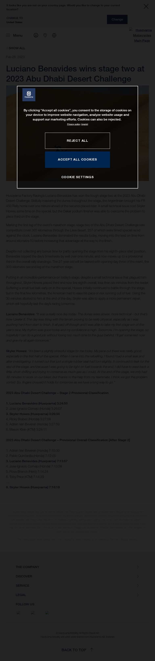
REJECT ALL (77, 140)
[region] (77, 137)
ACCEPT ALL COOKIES (77, 159)
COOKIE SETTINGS (77, 177)
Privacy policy (73, 124)
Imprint (84, 124)
